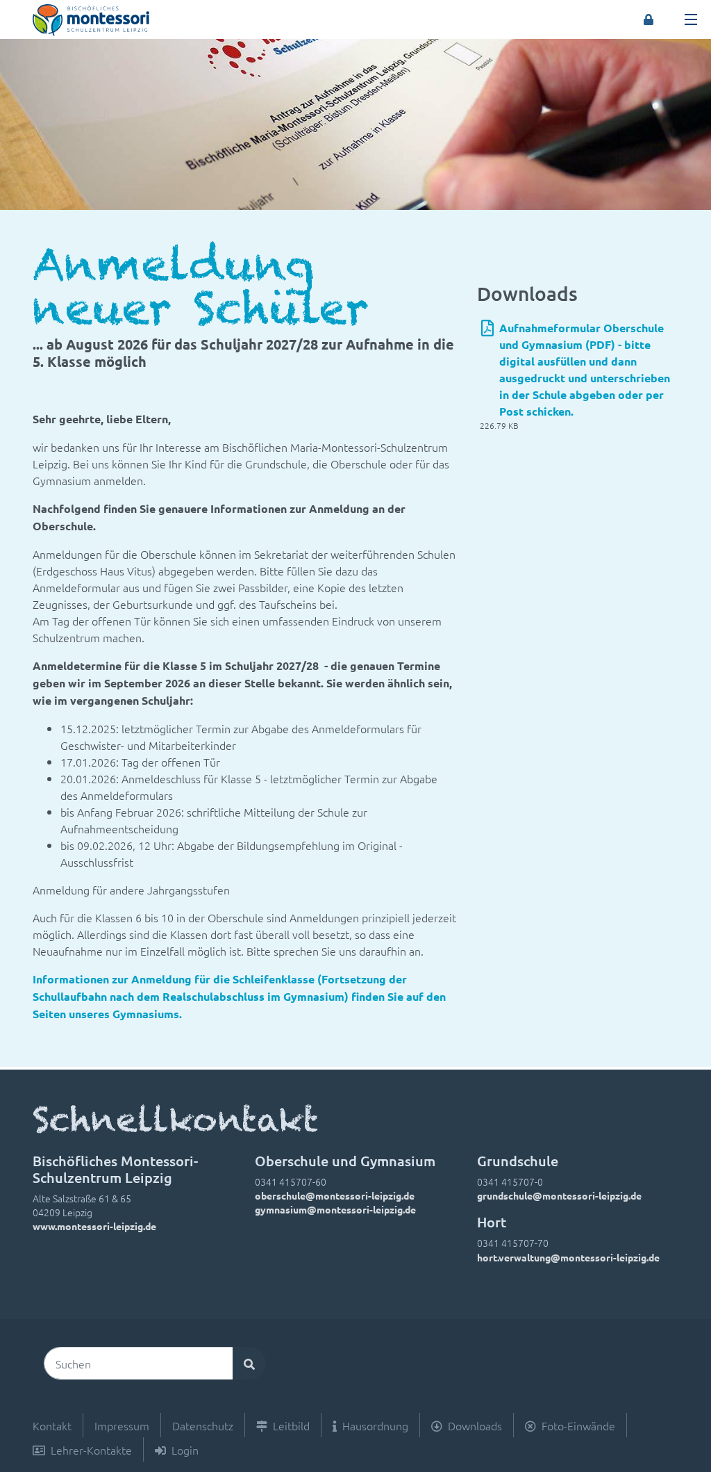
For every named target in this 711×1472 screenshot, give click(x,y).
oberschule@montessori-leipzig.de (335, 1195)
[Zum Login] (648, 19)
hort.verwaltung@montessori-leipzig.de (568, 1257)
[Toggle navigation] (690, 19)
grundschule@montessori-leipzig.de (559, 1195)
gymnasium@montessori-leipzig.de (335, 1209)
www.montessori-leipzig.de (94, 1226)
